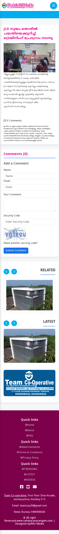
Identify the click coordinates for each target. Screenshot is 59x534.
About (30, 430)
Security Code (12, 215)
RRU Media (37, 523)
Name (7, 170)
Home (30, 425)
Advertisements (30, 447)
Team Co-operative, (15, 495)
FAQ (30, 435)
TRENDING (30, 469)
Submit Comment (16, 250)
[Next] (14, 271)
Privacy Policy (30, 457)
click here (44, 243)
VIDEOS (30, 480)
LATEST (30, 474)
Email (7, 181)
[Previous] (6, 271)
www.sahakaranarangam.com (35, 521)
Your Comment (12, 194)
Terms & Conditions (30, 452)
